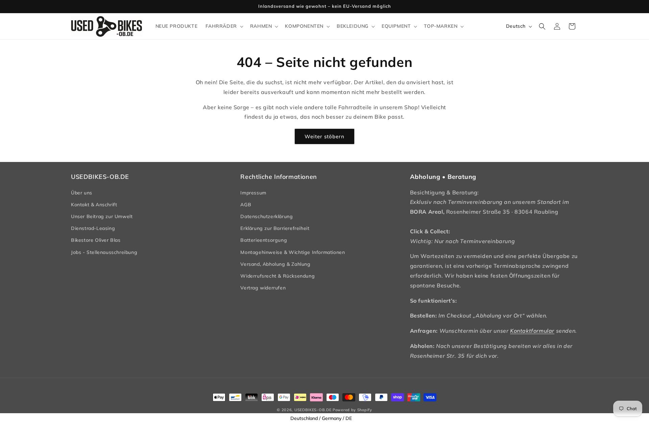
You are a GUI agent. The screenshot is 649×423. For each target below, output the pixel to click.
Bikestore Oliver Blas (96, 240)
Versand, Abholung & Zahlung (275, 264)
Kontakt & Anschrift (94, 205)
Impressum (253, 193)
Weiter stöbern (324, 136)
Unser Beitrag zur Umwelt (102, 216)
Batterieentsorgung (263, 240)
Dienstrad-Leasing (93, 228)
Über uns (81, 193)
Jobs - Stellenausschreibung (104, 252)
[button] (223, 26)
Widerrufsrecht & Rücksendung (277, 276)
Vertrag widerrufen (263, 288)
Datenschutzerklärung (266, 216)
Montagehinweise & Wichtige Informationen (292, 252)
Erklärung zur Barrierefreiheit (274, 228)
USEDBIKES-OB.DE (313, 409)
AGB (245, 205)
